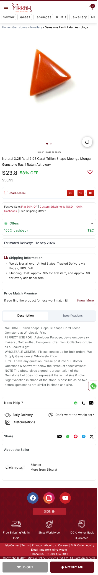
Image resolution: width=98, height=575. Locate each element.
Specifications (72, 315)
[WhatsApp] (75, 402)
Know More (85, 300)
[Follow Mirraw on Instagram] (48, 498)
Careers (63, 545)
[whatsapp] (67, 436)
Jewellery (79, 17)
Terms (25, 545)
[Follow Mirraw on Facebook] (32, 498)
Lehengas (43, 17)
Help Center (11, 545)
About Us (50, 545)
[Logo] (22, 8)
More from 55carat (44, 469)
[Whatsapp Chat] (92, 386)
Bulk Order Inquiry (82, 545)
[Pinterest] (75, 436)
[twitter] (91, 436)
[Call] (83, 402)
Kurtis (61, 17)
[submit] (90, 171)
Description (25, 315)
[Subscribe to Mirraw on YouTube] (65, 498)
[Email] (91, 402)
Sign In (49, 511)
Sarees (25, 17)
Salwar (9, 17)
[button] (47, 143)
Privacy (37, 545)
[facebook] (83, 436)
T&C (91, 230)
